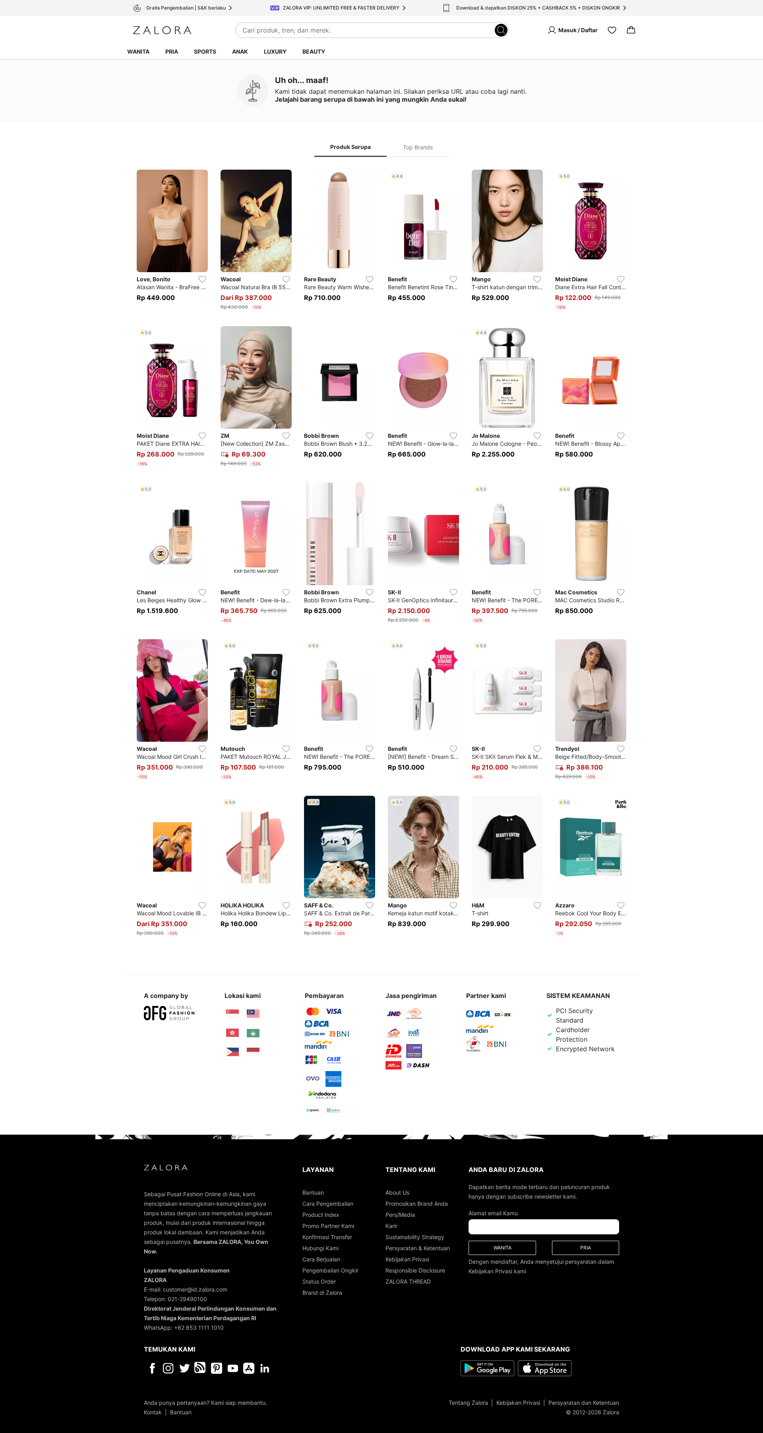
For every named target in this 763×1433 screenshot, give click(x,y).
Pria (171, 51)
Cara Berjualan (321, 1259)
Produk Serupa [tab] (350, 146)
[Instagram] (168, 1368)
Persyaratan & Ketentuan (417, 1248)
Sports (205, 51)
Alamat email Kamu (493, 1213)
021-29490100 (187, 1299)
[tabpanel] (381, 554)
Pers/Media (400, 1214)
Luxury (275, 51)
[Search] (501, 30)
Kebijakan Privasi (407, 1259)
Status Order (319, 1281)
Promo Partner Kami (328, 1225)
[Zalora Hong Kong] (232, 1033)
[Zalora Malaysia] (253, 1014)
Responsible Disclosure (415, 1270)
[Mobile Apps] (249, 1368)
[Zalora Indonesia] (253, 1052)
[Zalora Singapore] (232, 1014)
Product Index (320, 1214)
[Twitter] (184, 1368)
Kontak (153, 1412)
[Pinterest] (217, 1368)
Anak (240, 51)
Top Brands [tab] (418, 147)
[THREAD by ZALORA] (201, 1368)
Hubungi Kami (320, 1248)
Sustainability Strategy (414, 1237)
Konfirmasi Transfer (327, 1237)
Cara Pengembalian (327, 1203)
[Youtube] (233, 1368)
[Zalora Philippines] (232, 1052)
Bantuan (313, 1192)
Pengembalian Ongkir (330, 1270)
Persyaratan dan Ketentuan (583, 1402)
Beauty (313, 51)
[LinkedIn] (265, 1368)
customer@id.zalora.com (195, 1289)
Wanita (138, 51)
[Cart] (631, 30)
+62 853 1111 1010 (199, 1327)
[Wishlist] (612, 30)
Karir (391, 1225)
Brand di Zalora (322, 1292)
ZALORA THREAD (408, 1281)
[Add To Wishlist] (202, 279)
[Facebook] (152, 1368)
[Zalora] (162, 30)
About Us (397, 1192)
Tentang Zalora (468, 1402)
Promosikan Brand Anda (416, 1203)
